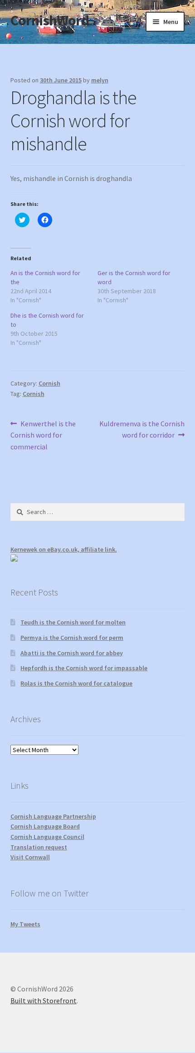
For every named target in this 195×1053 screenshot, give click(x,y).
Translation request (38, 847)
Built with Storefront (43, 1000)
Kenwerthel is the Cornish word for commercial (43, 435)
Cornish (49, 383)
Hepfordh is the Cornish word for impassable (83, 668)
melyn (99, 80)
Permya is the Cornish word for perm (71, 638)
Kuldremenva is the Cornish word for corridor (142, 429)
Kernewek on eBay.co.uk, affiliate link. (63, 549)
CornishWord (49, 20)
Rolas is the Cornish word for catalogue (76, 683)
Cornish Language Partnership (53, 816)
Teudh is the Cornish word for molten (73, 622)
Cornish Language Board (45, 826)
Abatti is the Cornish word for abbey (71, 653)
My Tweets (25, 924)
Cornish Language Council (47, 837)
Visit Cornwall (30, 857)
